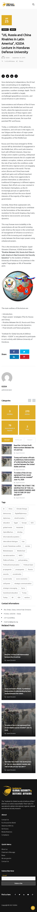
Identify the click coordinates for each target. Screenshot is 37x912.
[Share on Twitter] (7, 76)
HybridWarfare (8, 532)
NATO (21, 555)
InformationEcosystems (11, 537)
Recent (7, 440)
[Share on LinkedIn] (11, 76)
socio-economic (21, 579)
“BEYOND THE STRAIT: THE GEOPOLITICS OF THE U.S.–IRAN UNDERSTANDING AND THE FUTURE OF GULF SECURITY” (24, 490)
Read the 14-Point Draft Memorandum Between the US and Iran (24, 447)
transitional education (10, 593)
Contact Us (5, 819)
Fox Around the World (9, 822)
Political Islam (28, 565)
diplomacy (6, 518)
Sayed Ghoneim (20, 453)
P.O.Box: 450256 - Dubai (12, 613)
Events (5, 29)
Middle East (21, 551)
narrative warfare (9, 555)
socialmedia (17, 574)
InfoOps (20, 532)
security (6, 574)
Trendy (30, 440)
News (3, 855)
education (6, 523)
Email (5, 875)
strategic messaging (10, 588)
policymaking (22, 560)
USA (19, 597)
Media (13, 29)
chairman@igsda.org (11, 621)
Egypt (16, 523)
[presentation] (29, 400)
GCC (32, 523)
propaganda (7, 569)
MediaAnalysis (8, 551)
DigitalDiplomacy (21, 513)
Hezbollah (19, 527)
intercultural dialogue (10, 541)
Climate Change (21, 509)
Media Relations (7, 831)
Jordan (27, 546)
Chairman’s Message (8, 852)
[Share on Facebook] (3, 76)
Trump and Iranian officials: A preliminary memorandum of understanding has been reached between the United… (18, 691)
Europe (24, 523)
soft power (6, 583)
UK (12, 597)
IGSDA (4, 386)
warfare (27, 597)
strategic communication (22, 583)
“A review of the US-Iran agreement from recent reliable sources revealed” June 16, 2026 (18, 727)
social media (7, 579)
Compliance (5, 834)
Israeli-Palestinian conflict (12, 546)
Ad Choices (5, 828)
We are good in (6, 858)
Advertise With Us (7, 825)
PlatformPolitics (8, 560)
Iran (23, 541)
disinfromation (19, 518)
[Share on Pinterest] (16, 76)
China (10, 509)
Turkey (5, 597)
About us (5, 849)
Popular (18, 440)
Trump (24, 593)
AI (3, 509)
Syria (23, 588)
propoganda (20, 569)
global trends (7, 527)
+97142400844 (9, 617)
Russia (30, 569)
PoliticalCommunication (11, 565)
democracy (7, 513)
